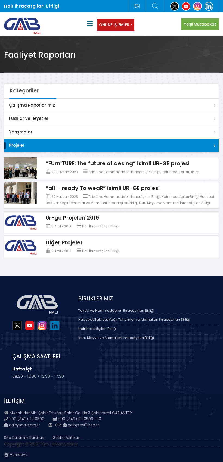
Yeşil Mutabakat (200, 24)
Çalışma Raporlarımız (32, 105)
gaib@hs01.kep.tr (83, 425)
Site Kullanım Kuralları (24, 437)
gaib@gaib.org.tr (24, 425)
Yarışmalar (20, 132)
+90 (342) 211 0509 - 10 (79, 419)
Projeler (16, 145)
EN (137, 6)
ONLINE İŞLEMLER (114, 24)
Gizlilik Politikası (66, 437)
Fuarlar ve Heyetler (28, 118)
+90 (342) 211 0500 (26, 419)
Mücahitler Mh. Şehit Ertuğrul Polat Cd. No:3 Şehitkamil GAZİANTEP (71, 413)
